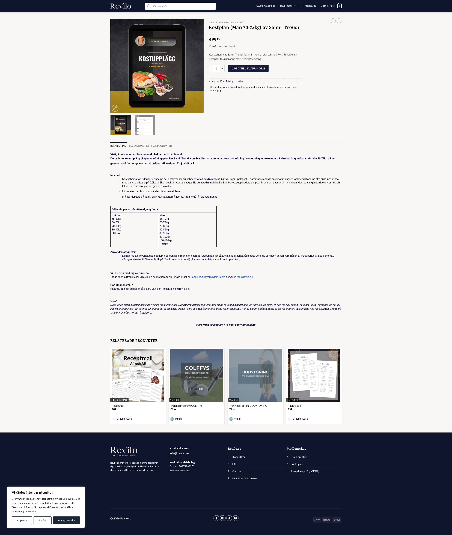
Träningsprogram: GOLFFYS (186, 405)
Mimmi (178, 418)
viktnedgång (215, 90)
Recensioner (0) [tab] (139, 145)
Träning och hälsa (221, 22)
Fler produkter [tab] (161, 145)
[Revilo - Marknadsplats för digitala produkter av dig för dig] (120, 6)
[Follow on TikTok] (229, 518)
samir (279, 87)
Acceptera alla (66, 520)
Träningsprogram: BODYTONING (248, 405)
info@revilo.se (179, 453)
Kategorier (288, 6)
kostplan (245, 87)
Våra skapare (265, 6)
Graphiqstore (124, 418)
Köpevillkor (238, 456)
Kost (240, 22)
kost (238, 87)
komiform (230, 87)
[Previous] (117, 66)
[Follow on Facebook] (216, 518)
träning (286, 87)
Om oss (236, 471)
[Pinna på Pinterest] (211, 100)
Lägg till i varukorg (248, 68)
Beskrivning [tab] (118, 145)
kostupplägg (270, 87)
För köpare (297, 464)
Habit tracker (295, 405)
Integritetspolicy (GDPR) (305, 471)
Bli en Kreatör (299, 456)
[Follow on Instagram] (223, 518)
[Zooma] (115, 108)
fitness (221, 87)
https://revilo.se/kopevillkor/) (223, 259)
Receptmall (118, 405)
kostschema (257, 87)
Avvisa (42, 520)
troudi (294, 87)
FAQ (234, 464)
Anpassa (22, 520)
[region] (46, 507)
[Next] (197, 66)
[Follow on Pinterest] (236, 518)
